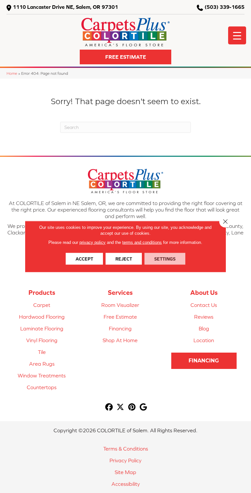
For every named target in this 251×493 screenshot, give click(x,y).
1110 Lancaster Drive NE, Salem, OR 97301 (65, 7)
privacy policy (92, 242)
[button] (125, 57)
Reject (123, 259)
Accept (84, 259)
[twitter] (120, 407)
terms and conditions (142, 242)
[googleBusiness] (143, 407)
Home (12, 73)
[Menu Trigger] (237, 35)
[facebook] (109, 407)
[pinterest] (132, 407)
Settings (165, 259)
